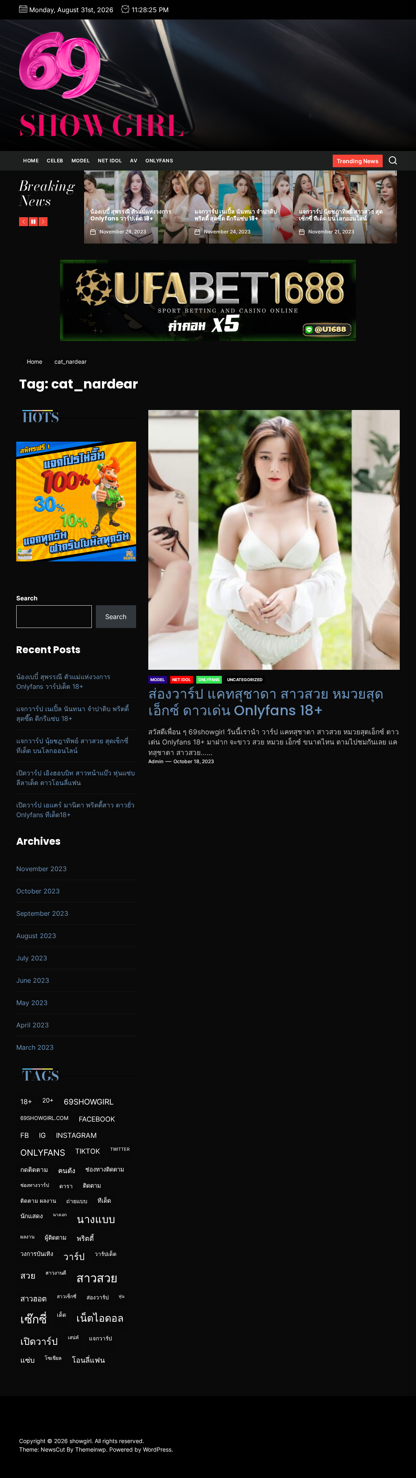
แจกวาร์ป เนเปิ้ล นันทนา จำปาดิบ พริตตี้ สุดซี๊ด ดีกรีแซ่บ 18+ (72, 714)
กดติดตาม (34, 1170)
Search (26, 598)
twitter (120, 1149)
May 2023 (32, 1003)
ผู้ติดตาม (56, 1237)
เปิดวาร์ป (39, 1341)
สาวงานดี (56, 1273)
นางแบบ (96, 1219)
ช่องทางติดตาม (104, 1169)
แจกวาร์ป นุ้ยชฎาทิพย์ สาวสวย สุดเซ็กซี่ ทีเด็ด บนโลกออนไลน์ (136, 214)
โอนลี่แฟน (88, 1360)
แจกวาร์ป (100, 1338)
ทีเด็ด (104, 1200)
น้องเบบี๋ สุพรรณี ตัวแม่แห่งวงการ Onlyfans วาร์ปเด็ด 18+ (63, 681)
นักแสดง (31, 1216)
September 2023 (42, 913)
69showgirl (89, 1102)
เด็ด (61, 1315)
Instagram (76, 1135)
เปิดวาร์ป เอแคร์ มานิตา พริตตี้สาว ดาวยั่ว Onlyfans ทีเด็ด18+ (345, 214)
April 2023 (32, 1025)
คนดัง (66, 1170)
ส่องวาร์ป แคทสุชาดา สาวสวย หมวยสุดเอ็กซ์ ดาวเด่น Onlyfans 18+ (266, 702)
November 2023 (41, 869)
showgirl (101, 126)
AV (133, 161)
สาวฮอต (33, 1298)
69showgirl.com (44, 1118)
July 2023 (31, 958)
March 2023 (35, 1047)
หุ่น (121, 1296)
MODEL (81, 161)
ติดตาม (92, 1185)
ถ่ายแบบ (76, 1201)
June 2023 (32, 980)
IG (42, 1135)
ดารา (66, 1185)
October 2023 (38, 891)
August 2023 (36, 936)
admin (155, 761)
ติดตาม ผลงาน (38, 1201)
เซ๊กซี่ (33, 1319)
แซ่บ (27, 1360)
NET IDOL (110, 161)
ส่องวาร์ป (97, 1297)
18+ (26, 1101)
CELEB (55, 161)
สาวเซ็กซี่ (66, 1296)
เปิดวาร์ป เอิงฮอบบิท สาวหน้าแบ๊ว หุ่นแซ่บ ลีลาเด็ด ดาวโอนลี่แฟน (244, 214)
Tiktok (87, 1151)
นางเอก (60, 1214)
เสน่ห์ (73, 1337)
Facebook (97, 1119)
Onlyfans (42, 1153)
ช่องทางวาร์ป (34, 1185)
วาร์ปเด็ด (106, 1254)
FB (24, 1135)
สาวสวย (96, 1278)
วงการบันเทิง (36, 1254)
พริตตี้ (85, 1238)
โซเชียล (53, 1358)
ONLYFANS (159, 161)
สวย (27, 1276)
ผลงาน (27, 1237)
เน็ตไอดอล (100, 1318)
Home (31, 161)
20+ (48, 1100)
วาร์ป (73, 1256)
